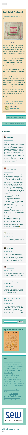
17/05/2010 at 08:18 (8, 271)
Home (4, 16)
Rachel (7, 101)
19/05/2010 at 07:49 (8, 286)
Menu (4, 3)
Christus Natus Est (7, 368)
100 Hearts (6, 362)
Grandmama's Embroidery (16, 379)
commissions (13, 368)
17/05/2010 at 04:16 (8, 251)
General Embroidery (10, 16)
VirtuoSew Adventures (10, 429)
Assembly (20, 364)
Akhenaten (16, 362)
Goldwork (8, 379)
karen (8, 233)
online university (10, 390)
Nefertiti (14, 387)
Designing (12, 370)
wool (9, 402)
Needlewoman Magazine (8, 387)
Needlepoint (19, 386)
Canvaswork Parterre (20, 366)
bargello (6, 366)
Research (7, 394)
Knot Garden (18, 381)
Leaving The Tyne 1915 (11, 383)
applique (15, 364)
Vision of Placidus (15, 400)
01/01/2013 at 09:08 (8, 303)
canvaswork (12, 366)
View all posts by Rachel (14, 108)
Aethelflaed (11, 362)
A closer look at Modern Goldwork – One (15, 117)
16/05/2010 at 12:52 (8, 236)
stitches (20, 103)
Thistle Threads (15, 396)
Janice (8, 137)
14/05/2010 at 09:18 (8, 140)
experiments (9, 375)
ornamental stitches (16, 392)
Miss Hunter (17, 89)
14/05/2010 (11, 101)
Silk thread (14, 394)
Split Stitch (20, 394)
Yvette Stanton (10, 268)
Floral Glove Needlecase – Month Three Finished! (14, 123)
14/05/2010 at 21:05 (8, 172)
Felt (14, 375)
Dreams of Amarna (13, 371)
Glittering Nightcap (13, 377)
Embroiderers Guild (17, 372)
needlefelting (12, 385)
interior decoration (9, 381)
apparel (10, 364)
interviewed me (6, 47)
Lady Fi (8, 248)
